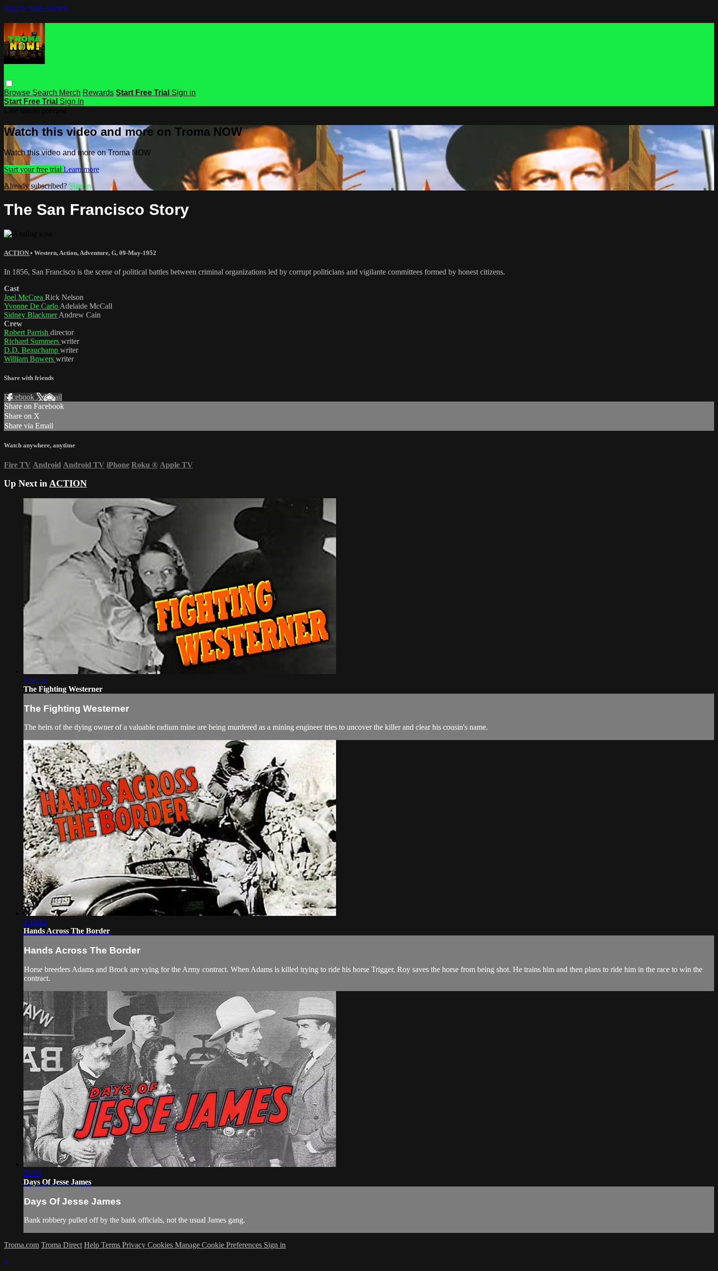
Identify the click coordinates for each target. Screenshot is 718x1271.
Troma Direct (61, 1245)
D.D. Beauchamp (32, 350)
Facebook (20, 397)
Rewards (98, 92)
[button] (9, 83)
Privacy (135, 1245)
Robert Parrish (27, 332)
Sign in (183, 92)
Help (92, 1245)
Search (45, 92)
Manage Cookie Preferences (219, 1245)
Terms (111, 1245)
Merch (70, 92)
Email (53, 397)
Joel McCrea (24, 297)
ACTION (17, 252)
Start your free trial (33, 169)
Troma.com (21, 1245)
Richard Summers (32, 341)
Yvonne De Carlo (32, 306)
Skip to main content (35, 8)
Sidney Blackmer (31, 315)
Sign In (72, 101)
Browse (18, 92)
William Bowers (30, 359)
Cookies (161, 1245)
